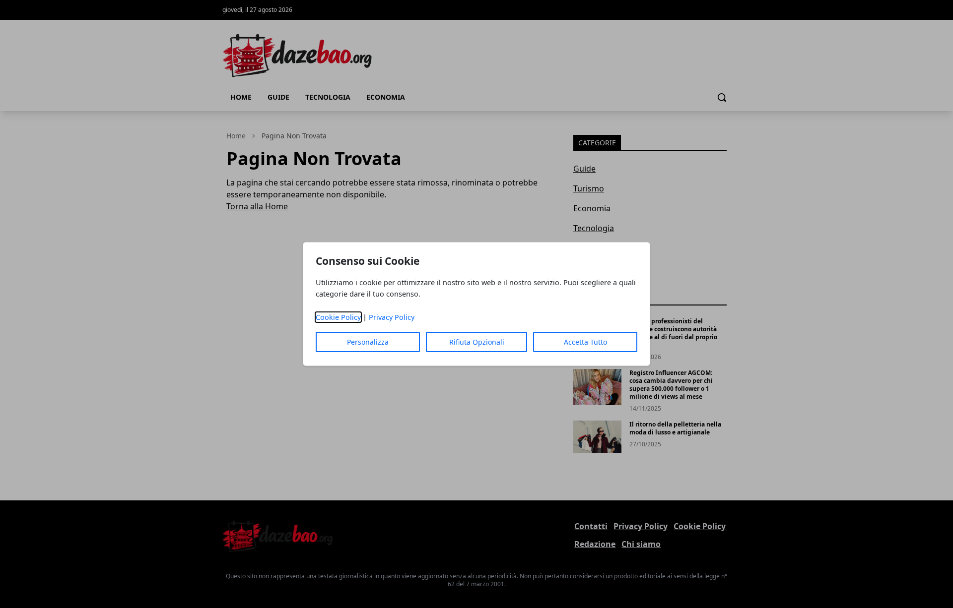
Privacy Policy (391, 317)
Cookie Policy (338, 317)
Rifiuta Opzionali (476, 342)
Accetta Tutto (585, 342)
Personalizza (368, 342)
